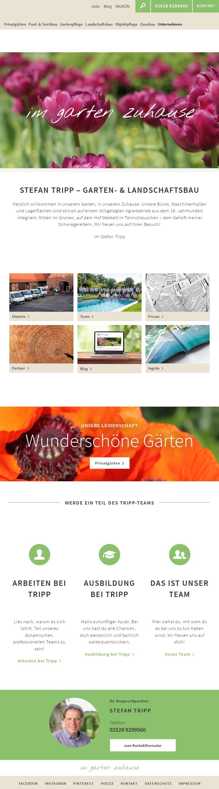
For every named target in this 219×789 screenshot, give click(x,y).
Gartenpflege (71, 24)
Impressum (190, 783)
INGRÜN (122, 6)
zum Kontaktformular (143, 745)
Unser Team (177, 654)
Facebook (28, 783)
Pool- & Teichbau (43, 24)
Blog (108, 6)
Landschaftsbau (98, 24)
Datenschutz (158, 783)
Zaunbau (147, 24)
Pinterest (83, 783)
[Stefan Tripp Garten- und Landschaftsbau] (23, 9)
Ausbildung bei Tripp (107, 654)
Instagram (55, 783)
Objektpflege (126, 24)
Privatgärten (15, 24)
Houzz (107, 783)
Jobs (95, 6)
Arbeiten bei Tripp (37, 661)
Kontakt (129, 783)
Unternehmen (170, 24)
